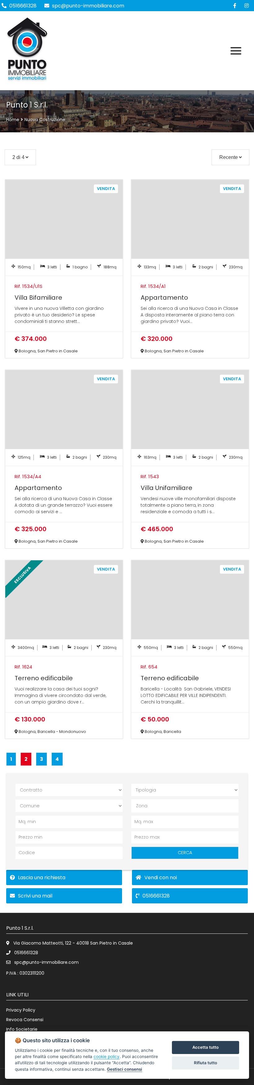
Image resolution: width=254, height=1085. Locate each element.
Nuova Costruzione (44, 120)
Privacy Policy (20, 1010)
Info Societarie (21, 1029)
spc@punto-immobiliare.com (87, 5)
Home (12, 120)
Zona (141, 806)
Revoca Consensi (24, 1020)
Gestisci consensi (124, 1069)
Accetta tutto (205, 1047)
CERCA (185, 852)
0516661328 (23, 5)
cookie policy (107, 1056)
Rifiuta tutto (205, 1062)
